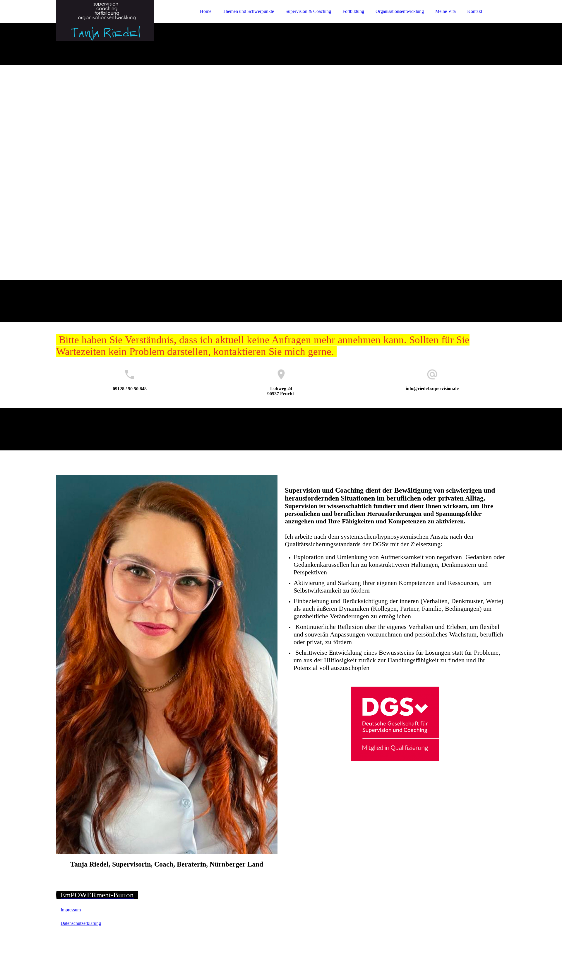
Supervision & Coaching (308, 11)
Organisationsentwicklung (400, 11)
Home (205, 11)
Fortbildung (353, 11)
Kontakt (474, 11)
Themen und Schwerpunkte (248, 11)
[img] (107, 20)
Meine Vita (445, 11)
